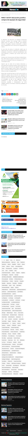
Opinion (14, 323)
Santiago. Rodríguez (6, 359)
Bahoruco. (14, 262)
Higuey (12, 287)
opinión (18, 323)
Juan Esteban (20, 291)
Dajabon (18, 272)
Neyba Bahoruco (5, 323)
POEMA (19, 333)
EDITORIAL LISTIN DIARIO (6, 277)
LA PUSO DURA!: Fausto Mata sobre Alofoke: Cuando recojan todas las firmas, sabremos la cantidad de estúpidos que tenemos (16, 112)
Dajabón (23, 272)
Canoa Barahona (18, 266)
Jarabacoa (4, 291)
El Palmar (11, 279)
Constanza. (21, 268)
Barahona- (4, 264)
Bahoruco (18, 260)
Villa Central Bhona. (6, 369)
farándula (20, 283)
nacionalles (4, 321)
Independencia (5, 289)
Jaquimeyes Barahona (21, 289)
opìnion (23, 323)
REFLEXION (22, 340)
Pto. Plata (4, 338)
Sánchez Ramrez (5, 352)
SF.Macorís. (10, 361)
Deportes (11, 274)
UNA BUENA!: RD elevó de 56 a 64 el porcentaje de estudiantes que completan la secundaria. (15, 127)
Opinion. (3, 325)
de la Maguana (5, 274)
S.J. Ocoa (3, 342)
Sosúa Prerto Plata (17, 361)
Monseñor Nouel (13, 314)
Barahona (22, 262)
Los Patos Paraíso (5, 306)
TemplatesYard (24, 432)
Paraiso (17, 329)
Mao (13, 308)
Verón (3, 365)
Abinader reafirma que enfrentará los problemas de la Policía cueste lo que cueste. (16, 120)
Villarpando (15, 373)
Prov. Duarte (18, 335)
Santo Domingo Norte (15, 359)
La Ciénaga (11, 298)
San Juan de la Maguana (19, 348)
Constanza (15, 268)
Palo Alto (12, 329)
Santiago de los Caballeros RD (8, 357)
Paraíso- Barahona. (14, 331)
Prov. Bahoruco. (11, 335)
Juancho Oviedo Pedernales (7, 295)
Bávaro (9, 264)
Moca (15, 312)
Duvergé (16, 274)
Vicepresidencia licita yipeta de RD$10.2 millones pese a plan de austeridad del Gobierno (16, 244)
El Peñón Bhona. (5, 281)
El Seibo (11, 281)
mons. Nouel (20, 312)
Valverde (23, 363)
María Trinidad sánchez (17, 310)
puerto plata (9, 338)
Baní (18, 262)
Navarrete (14, 321)
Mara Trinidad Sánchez (6, 310)
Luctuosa (12, 306)
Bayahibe (14, 264)
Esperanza (9, 283)
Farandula (15, 283)
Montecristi (18, 317)
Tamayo (3, 363)
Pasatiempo (22, 331)
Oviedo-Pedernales (15, 327)
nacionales (6, 13)
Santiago (19, 352)
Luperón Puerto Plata (6, 308)
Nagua (9, 321)
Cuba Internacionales (6, 272)
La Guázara (12, 300)
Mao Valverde (18, 308)
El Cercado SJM (5, 279)
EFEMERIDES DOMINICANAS (18, 277)
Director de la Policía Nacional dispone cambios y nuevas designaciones (16, 250)
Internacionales (12, 289)
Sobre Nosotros (13, 430)
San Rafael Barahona (6, 350)
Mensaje (3, 312)
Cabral (3, 266)
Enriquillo (21, 281)
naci (6, 319)
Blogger (17, 434)
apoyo (7, 260)
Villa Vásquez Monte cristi (7, 373)
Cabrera (8, 266)
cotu (3, 270)
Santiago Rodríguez (19, 357)
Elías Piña (16, 281)
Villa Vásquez (15, 371)
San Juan (12, 348)
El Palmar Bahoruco (18, 279)
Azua (11, 260)
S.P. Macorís (9, 342)
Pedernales (4, 333)
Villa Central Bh (15, 367)
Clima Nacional (9, 268)
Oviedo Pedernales (5, 327)
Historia (16, 287)
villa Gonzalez (14, 369)
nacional (10, 319)
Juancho (14, 293)
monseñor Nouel (5, 314)
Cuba (15, 270)
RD (17, 340)
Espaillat (3, 283)
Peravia (9, 333)
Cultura (13, 272)
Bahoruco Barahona (6, 262)
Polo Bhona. (4, 335)
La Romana (18, 300)
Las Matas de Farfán (6, 302)
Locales (17, 304)
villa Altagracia (16, 365)
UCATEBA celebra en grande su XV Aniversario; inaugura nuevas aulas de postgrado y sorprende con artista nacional (16, 237)
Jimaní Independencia (12, 291)
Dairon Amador (12, 432)
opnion (19, 325)
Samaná (13, 344)
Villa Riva (10, 371)
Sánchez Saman (13, 352)
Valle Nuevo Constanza (16, 363)
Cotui (6, 270)
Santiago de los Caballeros (7, 354)
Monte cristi (20, 314)
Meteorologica (10, 312)
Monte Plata (4, 317)
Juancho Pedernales (18, 295)
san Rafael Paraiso (15, 350)
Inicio (2, 13)
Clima (3, 268)
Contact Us (20, 430)
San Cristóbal (19, 344)
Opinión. (8, 325)
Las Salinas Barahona (15, 302)
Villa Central (22, 365)
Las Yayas (12, 304)
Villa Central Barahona (6, 367)
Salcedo (14, 342)
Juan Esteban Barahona (6, 293)
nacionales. (21, 319)
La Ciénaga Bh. (17, 298)
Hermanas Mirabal (5, 287)
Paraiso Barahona (5, 331)
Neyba (19, 321)
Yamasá (21, 373)
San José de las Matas (15, 346)
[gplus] (20, 220)
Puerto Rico (4, 340)
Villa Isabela (20, 369)
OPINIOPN (14, 325)
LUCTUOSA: (18, 306)
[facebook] (7, 220)
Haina (10, 285)
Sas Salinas (4, 361)
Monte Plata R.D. (11, 317)
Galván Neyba (4, 285)
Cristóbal (11, 270)
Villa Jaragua (4, 371)
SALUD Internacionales (6, 344)
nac (2, 319)
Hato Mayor (19, 285)
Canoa (12, 266)
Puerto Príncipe (17, 338)
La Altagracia (4, 298)
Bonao (23, 264)
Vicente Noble (8, 365)
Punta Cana (10, 340)
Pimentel (14, 333)
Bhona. (19, 264)
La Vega (23, 300)
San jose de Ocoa (5, 348)
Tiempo (8, 363)
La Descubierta (5, 300)
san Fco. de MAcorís (6, 346)
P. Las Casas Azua (5, 329)
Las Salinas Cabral (5, 304)
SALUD (19, 342)
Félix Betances (5, 22)
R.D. (15, 340)
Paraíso (21, 329)
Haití (14, 285)
